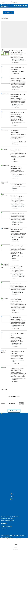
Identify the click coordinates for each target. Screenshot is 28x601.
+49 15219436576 (15, 328)
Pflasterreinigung (14, 54)
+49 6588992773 (15, 346)
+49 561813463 (15, 125)
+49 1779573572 (15, 294)
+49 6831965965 (15, 161)
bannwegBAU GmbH (16, 150)
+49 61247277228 (15, 107)
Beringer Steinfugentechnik (17, 213)
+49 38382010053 (15, 62)
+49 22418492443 (15, 89)
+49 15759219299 (15, 73)
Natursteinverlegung (14, 81)
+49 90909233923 (15, 224)
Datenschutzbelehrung (7, 526)
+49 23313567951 (15, 177)
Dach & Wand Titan (15, 283)
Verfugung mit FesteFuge (16, 83)
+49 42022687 (14, 190)
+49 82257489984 (15, 145)
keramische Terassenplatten (16, 80)
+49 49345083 (14, 381)
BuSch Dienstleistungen (17, 246)
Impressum (4, 528)
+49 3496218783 (15, 278)
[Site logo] (14, 2)
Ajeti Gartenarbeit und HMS (18, 78)
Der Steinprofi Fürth (16, 317)
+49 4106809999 (15, 208)
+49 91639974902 (15, 363)
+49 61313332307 (15, 241)
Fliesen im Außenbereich (15, 134)
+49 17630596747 (15, 312)
